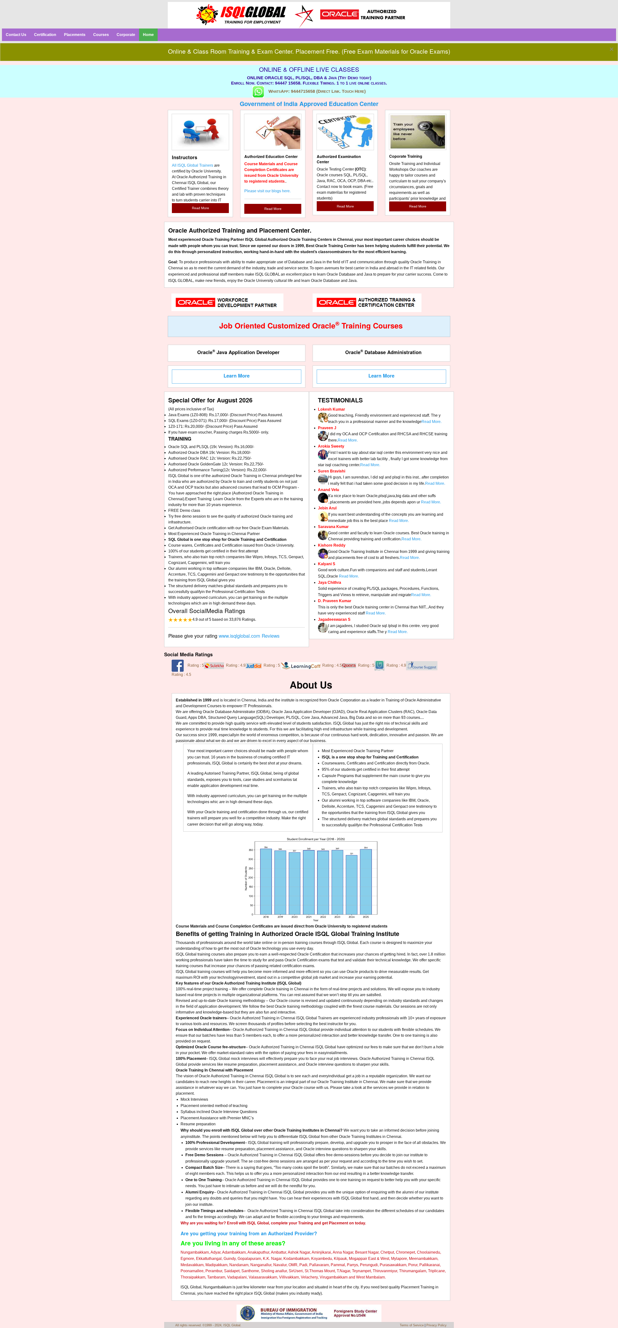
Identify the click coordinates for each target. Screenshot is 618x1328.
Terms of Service (412, 1325)
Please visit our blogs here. (267, 191)
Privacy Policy (436, 1325)
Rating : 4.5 (332, 665)
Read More (200, 208)
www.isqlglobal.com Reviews (249, 635)
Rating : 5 (196, 665)
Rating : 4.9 (236, 665)
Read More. (431, 422)
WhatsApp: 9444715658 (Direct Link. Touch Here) (317, 91)
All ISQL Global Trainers (192, 165)
